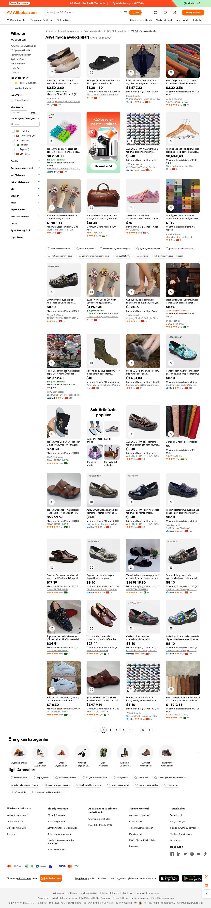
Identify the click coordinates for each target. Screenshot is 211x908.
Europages (153, 893)
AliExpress (58, 893)
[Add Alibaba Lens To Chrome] (51, 878)
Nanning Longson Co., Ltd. (179, 166)
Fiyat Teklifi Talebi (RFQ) (100, 825)
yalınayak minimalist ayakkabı (95, 256)
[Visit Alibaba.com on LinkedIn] (179, 854)
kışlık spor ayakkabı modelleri (48, 792)
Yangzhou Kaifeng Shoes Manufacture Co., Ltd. (103, 385)
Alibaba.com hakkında (19, 808)
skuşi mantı (172, 785)
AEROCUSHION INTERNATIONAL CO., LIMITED (64, 318)
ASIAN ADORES (95, 232)
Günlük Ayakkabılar (116, 31)
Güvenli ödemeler (56, 815)
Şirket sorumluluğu (16, 827)
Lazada (105, 893)
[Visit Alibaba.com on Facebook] (172, 854)
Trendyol (140, 893)
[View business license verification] (135, 903)
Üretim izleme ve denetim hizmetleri (60, 842)
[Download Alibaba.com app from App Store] (169, 878)
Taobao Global (119, 893)
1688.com (72, 893)
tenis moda (143, 778)
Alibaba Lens (24, 878)
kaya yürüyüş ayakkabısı (59, 785)
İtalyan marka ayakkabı (96, 778)
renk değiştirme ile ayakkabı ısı (172, 778)
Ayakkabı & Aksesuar (68, 31)
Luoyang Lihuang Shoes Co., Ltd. (63, 101)
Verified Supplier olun (181, 834)
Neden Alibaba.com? (17, 815)
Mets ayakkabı (20, 778)
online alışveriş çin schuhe (26, 785)
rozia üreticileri (86, 248)
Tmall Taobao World (89, 893)
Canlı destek (135, 821)
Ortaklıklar (175, 840)
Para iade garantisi (56, 821)
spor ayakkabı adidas (148, 785)
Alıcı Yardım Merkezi (139, 815)
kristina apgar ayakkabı (61, 256)
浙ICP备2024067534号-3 (190, 903)
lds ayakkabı (122, 778)
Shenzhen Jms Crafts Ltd (179, 237)
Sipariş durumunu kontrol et (184, 827)
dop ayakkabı (43, 778)
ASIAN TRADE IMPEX (177, 102)
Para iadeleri (135, 834)
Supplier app (82, 878)
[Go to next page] (150, 730)
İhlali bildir (134, 846)
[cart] (165, 13)
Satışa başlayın (177, 821)
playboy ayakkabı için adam (170, 256)
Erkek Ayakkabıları (93, 31)
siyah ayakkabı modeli (150, 248)
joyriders (144, 256)
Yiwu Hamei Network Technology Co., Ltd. (103, 94)
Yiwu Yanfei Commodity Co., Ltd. (63, 168)
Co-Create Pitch (15, 821)
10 (143, 730)
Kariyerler (11, 834)
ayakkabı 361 (125, 256)
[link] (206, 876)
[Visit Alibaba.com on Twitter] (185, 854)
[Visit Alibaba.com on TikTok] (205, 854)
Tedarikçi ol (176, 815)
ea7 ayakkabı (20, 792)
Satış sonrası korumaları (59, 834)
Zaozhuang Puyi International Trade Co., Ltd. (64, 394)
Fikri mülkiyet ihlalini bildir (142, 840)
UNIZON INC (132, 229)
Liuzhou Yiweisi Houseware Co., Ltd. (143, 385)
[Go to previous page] (97, 730)
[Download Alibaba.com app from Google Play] (193, 878)
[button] (125, 12)
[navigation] (25, 381)
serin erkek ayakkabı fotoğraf (116, 248)
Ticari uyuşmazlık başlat (141, 827)
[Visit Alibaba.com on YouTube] (198, 854)
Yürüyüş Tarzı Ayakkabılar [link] (144, 31)
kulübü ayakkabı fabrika (90, 785)
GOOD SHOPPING (175, 323)
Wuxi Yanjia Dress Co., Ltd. (60, 229)
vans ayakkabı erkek (120, 785)
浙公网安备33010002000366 (159, 903)
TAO (131, 893)
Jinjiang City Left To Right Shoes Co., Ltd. (143, 318)
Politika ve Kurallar (56, 849)
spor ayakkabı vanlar (60, 248)
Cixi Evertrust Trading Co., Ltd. (141, 167)
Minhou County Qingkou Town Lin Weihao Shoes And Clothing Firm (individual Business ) (103, 316)
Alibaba (49, 31)
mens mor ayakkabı (67, 778)
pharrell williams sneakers (181, 248)
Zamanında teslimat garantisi (62, 827)
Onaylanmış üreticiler (99, 819)
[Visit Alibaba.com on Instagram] (192, 854)
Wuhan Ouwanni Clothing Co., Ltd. (143, 99)
